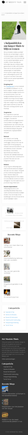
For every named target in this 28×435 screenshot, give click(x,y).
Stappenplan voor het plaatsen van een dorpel (13, 407)
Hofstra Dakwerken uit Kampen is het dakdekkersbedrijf (13, 394)
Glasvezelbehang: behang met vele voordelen (13, 259)
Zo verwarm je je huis (11, 297)
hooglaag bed (10, 86)
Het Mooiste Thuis (13, 432)
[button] (24, 2)
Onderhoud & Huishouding (12, 320)
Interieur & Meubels (10, 315)
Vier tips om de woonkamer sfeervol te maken (14, 214)
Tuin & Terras (9, 325)
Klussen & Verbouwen (11, 317)
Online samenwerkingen (8, 359)
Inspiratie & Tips (9, 312)
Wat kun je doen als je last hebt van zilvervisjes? (14, 224)
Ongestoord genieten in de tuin (13, 285)
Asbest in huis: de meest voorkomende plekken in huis (12, 420)
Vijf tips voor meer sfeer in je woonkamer (13, 246)
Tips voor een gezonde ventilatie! (12, 272)
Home (2, 13)
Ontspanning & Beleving (12, 322)
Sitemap (20, 432)
